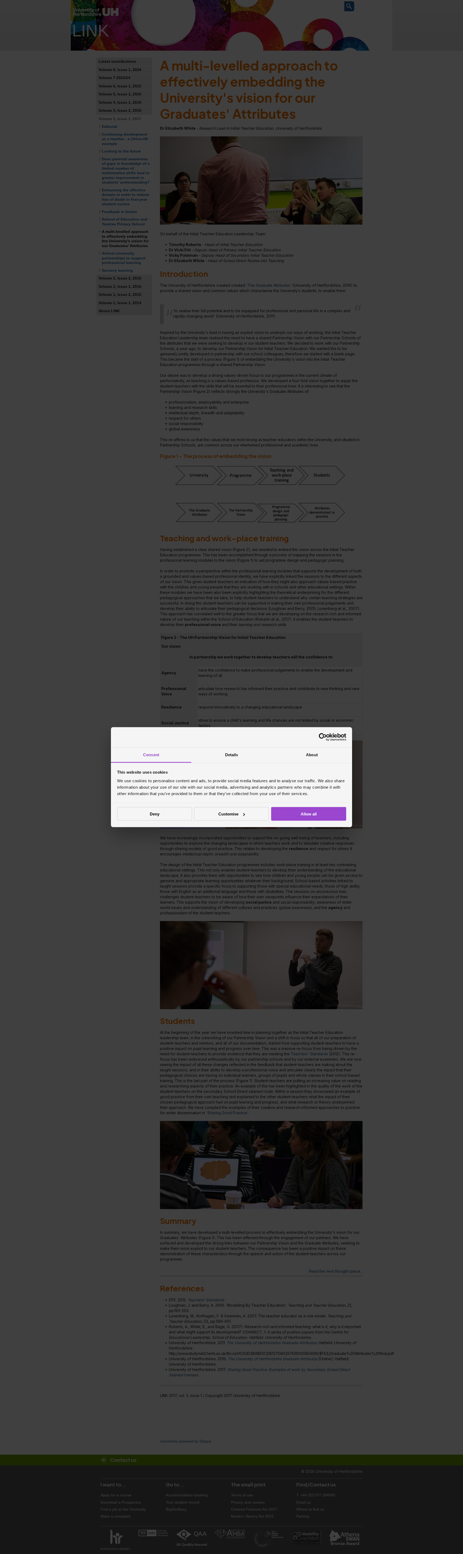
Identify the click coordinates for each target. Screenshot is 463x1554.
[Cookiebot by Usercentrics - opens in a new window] (322, 737)
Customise (228, 814)
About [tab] (312, 754)
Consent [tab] (151, 754)
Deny (154, 814)
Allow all (309, 814)
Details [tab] (231, 754)
